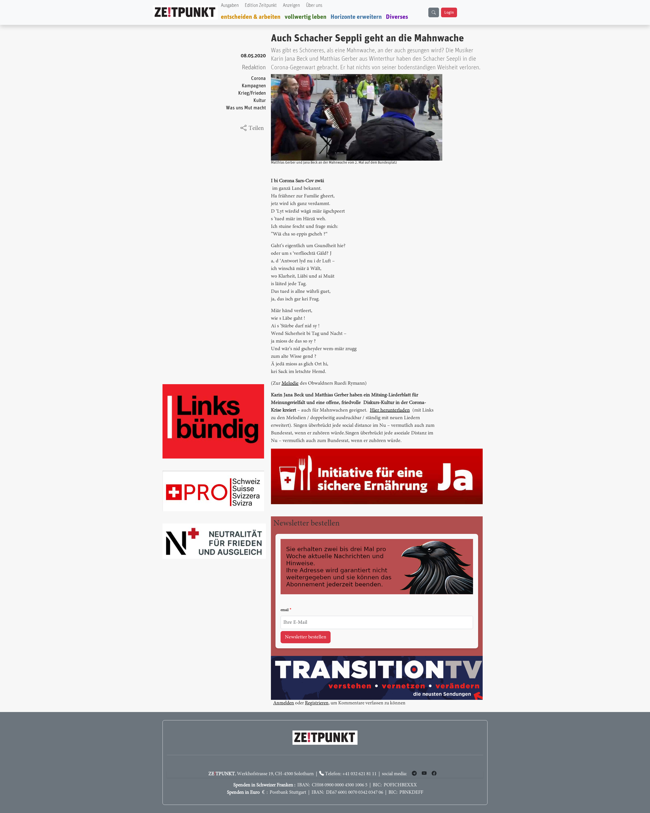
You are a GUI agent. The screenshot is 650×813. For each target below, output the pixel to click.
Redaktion (254, 67)
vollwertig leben (306, 17)
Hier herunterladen (390, 410)
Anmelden (283, 703)
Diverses (397, 17)
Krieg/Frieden (252, 93)
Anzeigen (291, 5)
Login (449, 12)
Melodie (290, 383)
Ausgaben (230, 5)
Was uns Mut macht (246, 108)
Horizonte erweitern (356, 17)
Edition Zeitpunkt (261, 5)
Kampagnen (254, 85)
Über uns (314, 5)
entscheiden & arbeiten (251, 17)
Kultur (259, 100)
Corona (258, 78)
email (285, 610)
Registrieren (317, 703)
